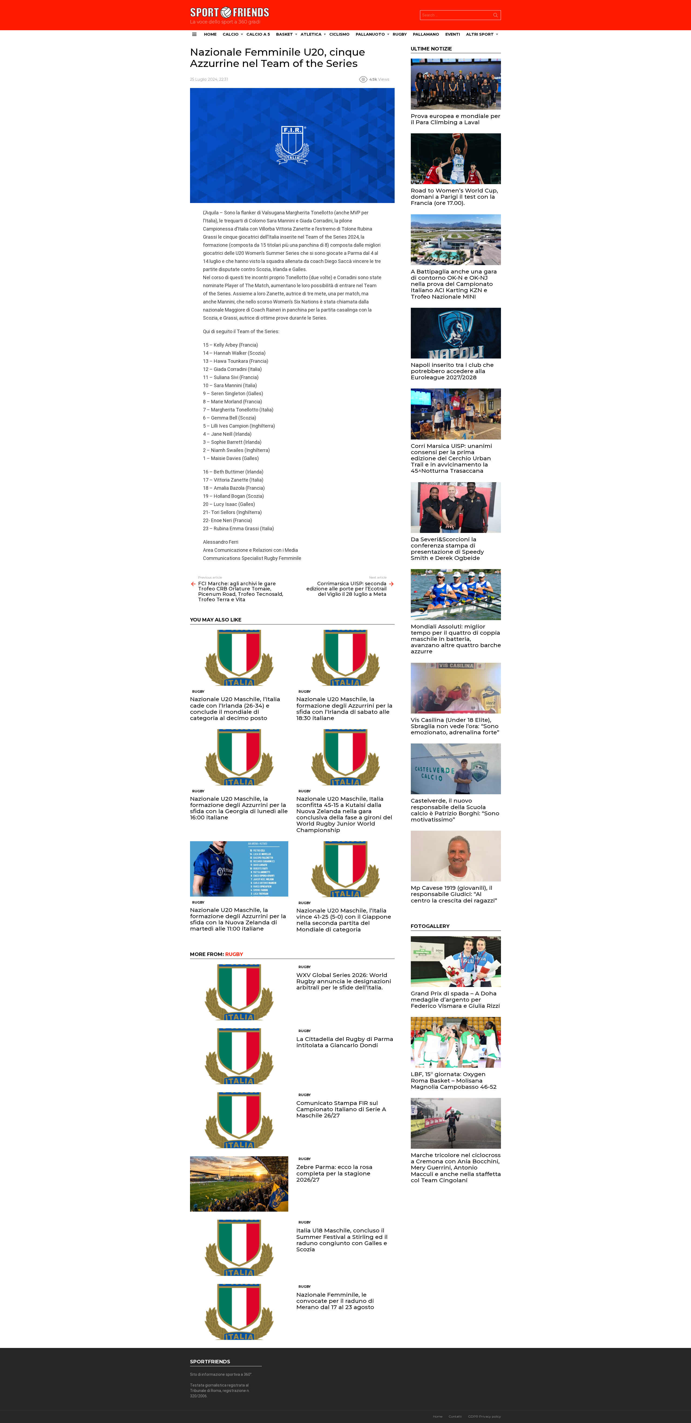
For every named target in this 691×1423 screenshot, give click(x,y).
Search (495, 16)
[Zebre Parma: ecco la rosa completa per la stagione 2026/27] (239, 1184)
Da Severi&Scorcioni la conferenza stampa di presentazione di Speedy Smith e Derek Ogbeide (447, 549)
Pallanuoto (370, 34)
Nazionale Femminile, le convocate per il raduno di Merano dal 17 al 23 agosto (335, 1300)
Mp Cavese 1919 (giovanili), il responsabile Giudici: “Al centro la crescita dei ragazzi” (454, 894)
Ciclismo (339, 34)
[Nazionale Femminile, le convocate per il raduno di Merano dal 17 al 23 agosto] (239, 1312)
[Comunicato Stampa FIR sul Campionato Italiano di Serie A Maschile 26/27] (239, 1120)
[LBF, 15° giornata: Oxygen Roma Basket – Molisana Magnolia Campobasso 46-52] (456, 1042)
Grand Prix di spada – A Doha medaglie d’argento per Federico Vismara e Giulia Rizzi (455, 999)
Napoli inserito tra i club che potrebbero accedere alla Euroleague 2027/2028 (452, 371)
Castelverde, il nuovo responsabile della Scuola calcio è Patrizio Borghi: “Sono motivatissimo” (455, 810)
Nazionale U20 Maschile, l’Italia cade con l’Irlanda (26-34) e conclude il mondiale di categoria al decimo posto (235, 708)
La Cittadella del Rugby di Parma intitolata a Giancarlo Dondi (344, 1042)
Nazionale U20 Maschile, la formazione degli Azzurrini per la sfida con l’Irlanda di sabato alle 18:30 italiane (344, 708)
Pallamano (426, 34)
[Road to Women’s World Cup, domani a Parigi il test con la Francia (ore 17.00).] (456, 158)
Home (210, 34)
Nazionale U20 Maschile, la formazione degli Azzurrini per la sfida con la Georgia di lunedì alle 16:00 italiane (239, 808)
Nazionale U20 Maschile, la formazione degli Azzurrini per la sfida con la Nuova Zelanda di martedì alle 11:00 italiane (238, 919)
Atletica (311, 34)
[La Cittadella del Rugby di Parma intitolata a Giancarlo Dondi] (239, 1056)
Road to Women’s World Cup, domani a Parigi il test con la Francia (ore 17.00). (454, 196)
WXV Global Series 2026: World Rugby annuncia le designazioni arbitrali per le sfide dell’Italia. (343, 981)
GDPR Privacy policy (484, 1416)
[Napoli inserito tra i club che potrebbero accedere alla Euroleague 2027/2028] (456, 333)
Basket (284, 34)
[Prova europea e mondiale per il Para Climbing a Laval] (456, 84)
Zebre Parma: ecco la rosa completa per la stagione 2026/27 (334, 1173)
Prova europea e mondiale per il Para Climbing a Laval (455, 119)
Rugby (400, 34)
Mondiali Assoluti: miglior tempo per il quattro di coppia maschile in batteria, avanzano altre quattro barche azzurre (456, 639)
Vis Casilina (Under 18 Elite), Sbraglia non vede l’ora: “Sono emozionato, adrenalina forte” (455, 726)
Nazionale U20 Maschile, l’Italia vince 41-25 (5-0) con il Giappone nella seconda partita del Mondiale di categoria (343, 920)
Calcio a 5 (258, 34)
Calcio (231, 34)
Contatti (455, 1416)
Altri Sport (480, 34)
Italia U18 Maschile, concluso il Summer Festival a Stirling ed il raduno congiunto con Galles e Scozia (342, 1240)
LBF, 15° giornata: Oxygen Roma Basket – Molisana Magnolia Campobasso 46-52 (454, 1080)
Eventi (452, 34)
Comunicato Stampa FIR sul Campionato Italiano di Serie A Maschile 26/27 (341, 1109)
